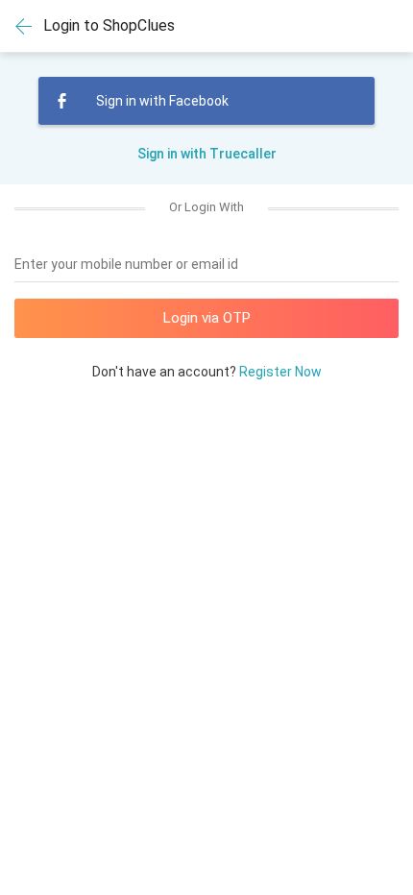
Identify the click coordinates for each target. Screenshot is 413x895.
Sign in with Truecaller (207, 153)
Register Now (280, 371)
